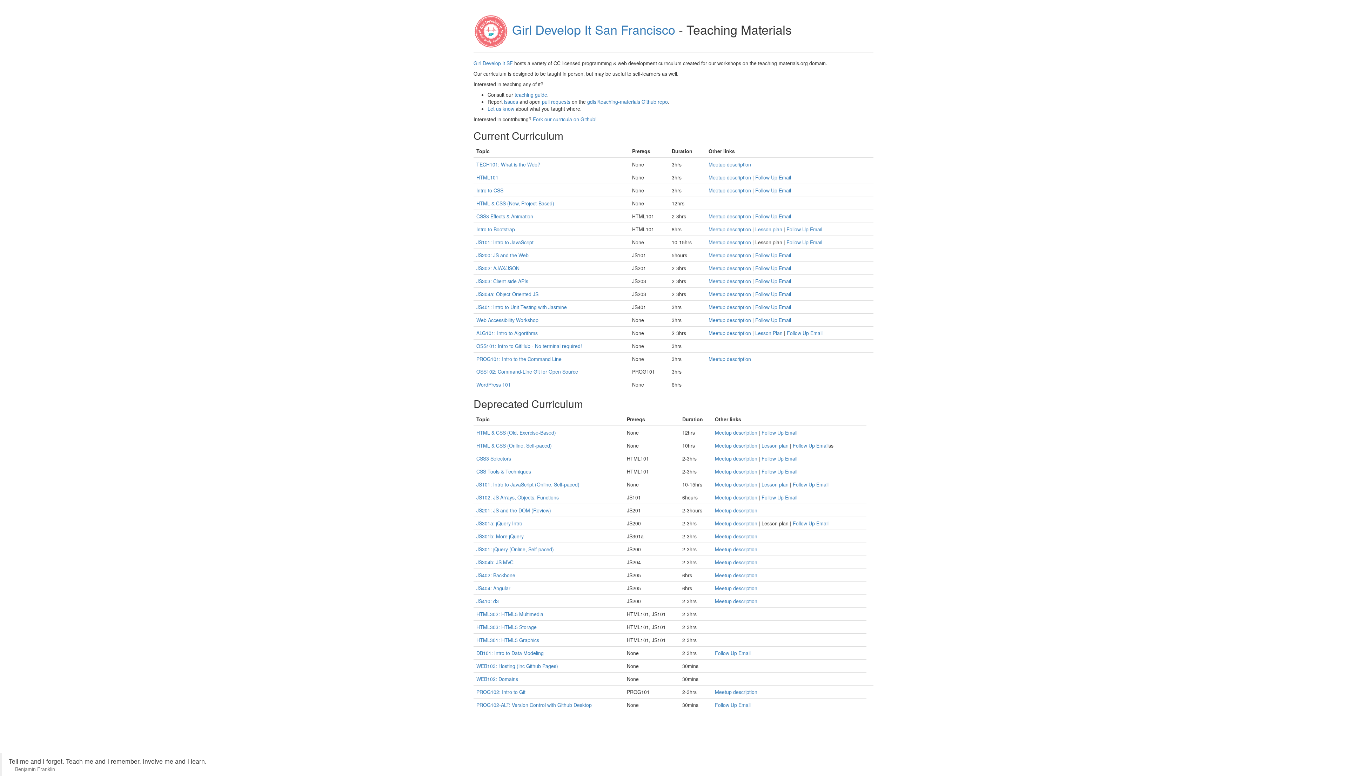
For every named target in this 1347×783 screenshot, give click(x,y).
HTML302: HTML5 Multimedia (509, 614)
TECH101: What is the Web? (508, 164)
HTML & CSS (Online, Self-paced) (514, 445)
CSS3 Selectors (493, 458)
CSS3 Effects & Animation (504, 216)
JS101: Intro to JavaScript (505, 242)
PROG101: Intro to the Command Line (519, 358)
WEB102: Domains (497, 678)
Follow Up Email (773, 177)
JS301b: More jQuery (500, 536)
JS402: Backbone (495, 575)
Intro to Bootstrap (495, 229)
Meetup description (730, 164)
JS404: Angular (493, 588)
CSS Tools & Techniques (503, 471)
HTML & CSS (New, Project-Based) (515, 203)
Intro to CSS (489, 190)
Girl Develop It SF (493, 63)
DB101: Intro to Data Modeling (510, 652)
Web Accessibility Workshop (507, 320)
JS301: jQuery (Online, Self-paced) (515, 549)
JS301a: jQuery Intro (499, 523)
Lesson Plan (769, 332)
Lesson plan (768, 229)
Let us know (501, 108)
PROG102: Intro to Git (500, 691)
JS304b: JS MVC (495, 562)
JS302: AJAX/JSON (498, 268)
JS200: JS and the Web (502, 255)
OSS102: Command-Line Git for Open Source (527, 371)
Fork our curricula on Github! (565, 119)
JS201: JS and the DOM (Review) (513, 510)
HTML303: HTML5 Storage (506, 627)
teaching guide (531, 94)
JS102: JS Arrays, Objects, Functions (517, 497)
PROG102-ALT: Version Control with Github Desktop (534, 704)
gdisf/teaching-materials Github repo (627, 101)
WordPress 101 (493, 384)
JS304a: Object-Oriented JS (507, 294)
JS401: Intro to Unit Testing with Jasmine (521, 307)
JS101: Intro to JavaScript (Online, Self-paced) (527, 484)
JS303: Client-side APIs (502, 281)
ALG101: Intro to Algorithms (507, 332)
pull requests (556, 101)
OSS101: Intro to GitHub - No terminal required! (529, 345)
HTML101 (487, 177)
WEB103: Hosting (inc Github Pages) (517, 665)
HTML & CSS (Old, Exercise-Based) (516, 432)
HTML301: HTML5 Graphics (507, 640)
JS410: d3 (487, 601)
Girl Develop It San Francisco (593, 29)
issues (511, 101)
